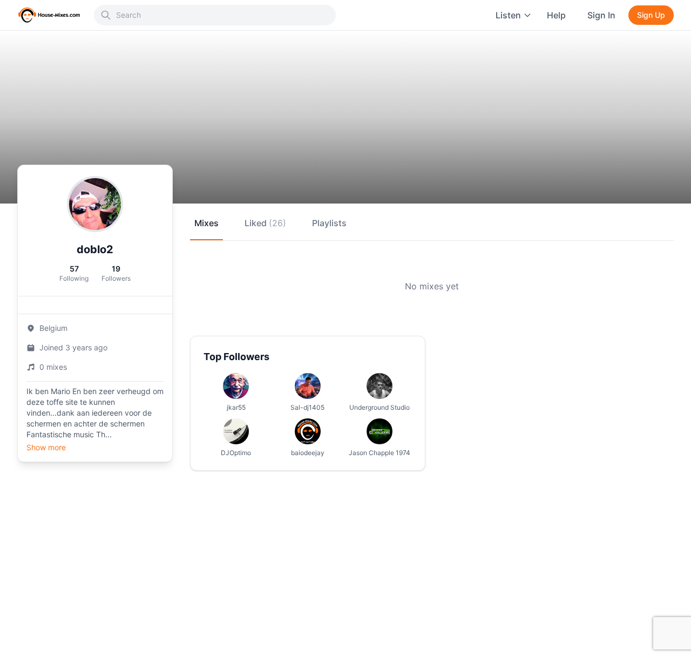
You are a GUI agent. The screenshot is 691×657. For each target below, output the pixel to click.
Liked (265, 223)
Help (556, 15)
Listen (508, 15)
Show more (46, 447)
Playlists (329, 223)
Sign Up (651, 14)
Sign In (601, 15)
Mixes (206, 223)
